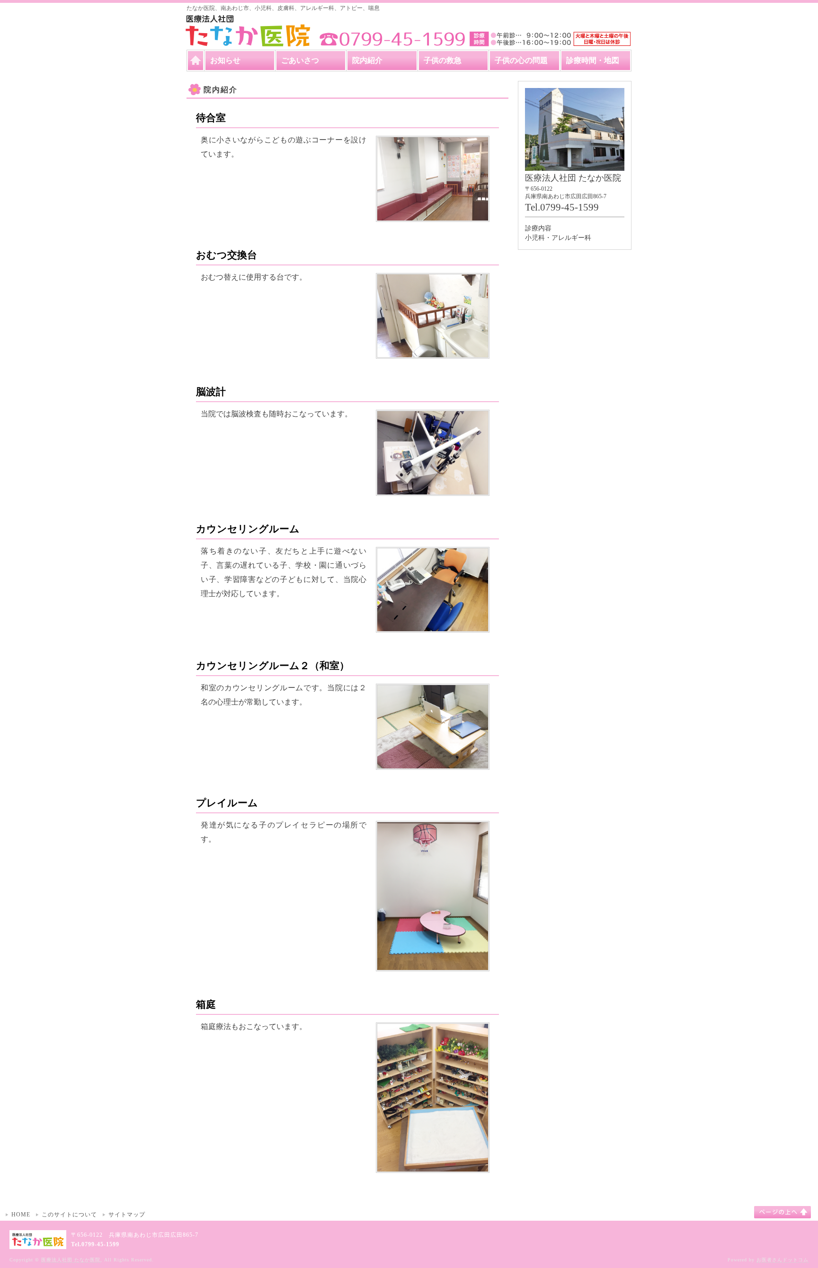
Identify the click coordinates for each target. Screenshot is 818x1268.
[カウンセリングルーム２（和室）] (432, 763)
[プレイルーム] (432, 964)
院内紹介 (367, 60)
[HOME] (195, 60)
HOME (20, 1214)
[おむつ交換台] (432, 352)
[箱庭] (432, 1166)
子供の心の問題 (521, 60)
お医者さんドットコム (782, 1259)
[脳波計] (432, 489)
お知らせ (225, 60)
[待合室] (432, 215)
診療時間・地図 (592, 60)
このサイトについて (69, 1214)
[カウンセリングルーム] (432, 626)
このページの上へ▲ (782, 1212)
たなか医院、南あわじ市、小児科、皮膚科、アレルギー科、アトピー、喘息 (283, 8)
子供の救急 (443, 60)
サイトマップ (126, 1214)
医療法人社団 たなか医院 (70, 1259)
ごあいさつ (300, 60)
